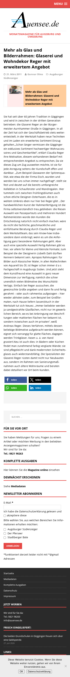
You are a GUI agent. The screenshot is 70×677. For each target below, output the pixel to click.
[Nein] (65, 666)
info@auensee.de (13, 620)
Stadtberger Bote (17, 537)
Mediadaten (10, 579)
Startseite (9, 573)
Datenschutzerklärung (32, 511)
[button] (15, 380)
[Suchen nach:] (35, 417)
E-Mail (8, 502)
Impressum (10, 596)
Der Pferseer (15, 533)
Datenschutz (10, 590)
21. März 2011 (14, 74)
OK (21, 671)
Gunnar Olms (35, 74)
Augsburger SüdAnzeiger (22, 529)
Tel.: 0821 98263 (13, 453)
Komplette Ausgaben (15, 584)
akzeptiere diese (17, 515)
